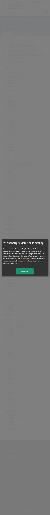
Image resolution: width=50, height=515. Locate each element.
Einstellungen (25, 258)
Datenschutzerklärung (10, 263)
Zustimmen (24, 271)
